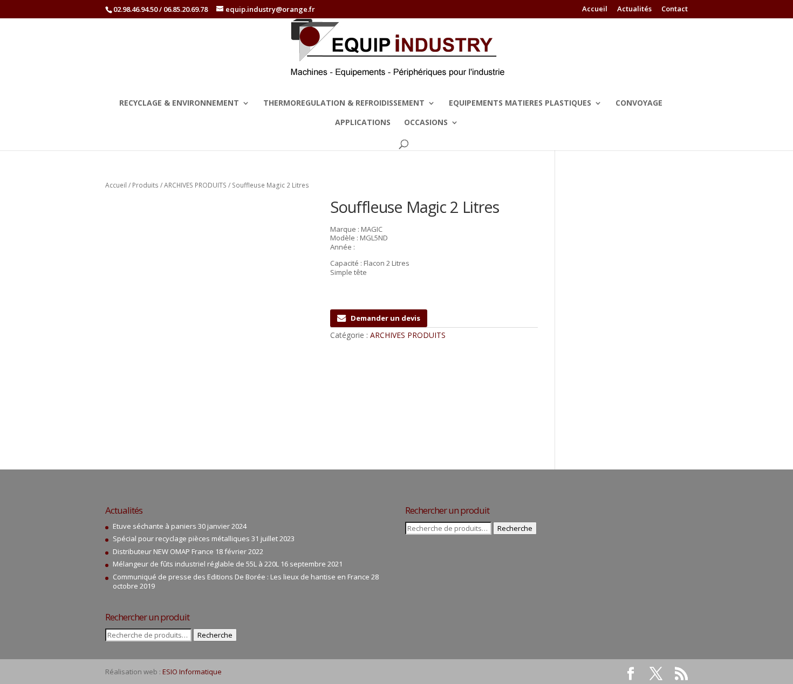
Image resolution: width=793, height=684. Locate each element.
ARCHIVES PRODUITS (195, 185)
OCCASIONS (426, 123)
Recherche (215, 635)
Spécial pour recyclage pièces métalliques (181, 538)
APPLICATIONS (363, 123)
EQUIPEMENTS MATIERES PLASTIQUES (520, 103)
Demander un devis (385, 318)
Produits (145, 185)
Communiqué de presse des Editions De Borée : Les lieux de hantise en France (241, 577)
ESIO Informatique (192, 671)
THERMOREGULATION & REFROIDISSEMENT (344, 103)
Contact (674, 9)
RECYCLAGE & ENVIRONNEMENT (179, 103)
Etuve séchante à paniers (154, 526)
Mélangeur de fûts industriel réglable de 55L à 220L (196, 564)
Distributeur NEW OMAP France (163, 551)
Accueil (594, 9)
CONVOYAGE (639, 103)
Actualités (634, 9)
